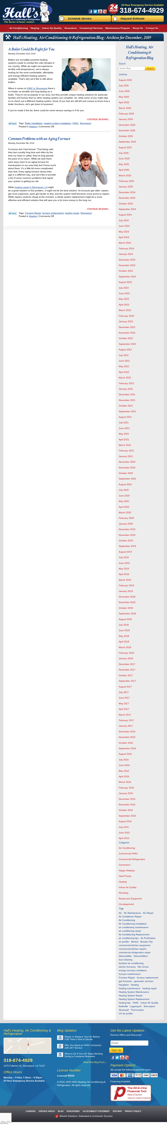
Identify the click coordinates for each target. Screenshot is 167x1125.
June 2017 (124, 697)
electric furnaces (127, 966)
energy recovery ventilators (133, 970)
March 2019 (125, 580)
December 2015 (127, 799)
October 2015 (126, 810)
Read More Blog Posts (94, 1062)
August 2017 (125, 686)
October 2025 (126, 136)
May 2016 (124, 771)
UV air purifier (126, 1013)
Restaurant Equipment (130, 898)
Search (150, 68)
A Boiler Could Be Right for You (31, 49)
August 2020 (125, 484)
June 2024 (124, 226)
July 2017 (124, 692)
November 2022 (127, 332)
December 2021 (127, 394)
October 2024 (126, 203)
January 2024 (126, 254)
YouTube (100, 11)
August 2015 (125, 821)
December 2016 (127, 731)
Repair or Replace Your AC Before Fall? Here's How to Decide (82, 1038)
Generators (124, 864)
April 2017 (124, 709)
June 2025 (124, 158)
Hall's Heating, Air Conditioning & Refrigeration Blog (139, 52)
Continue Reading (97, 119)
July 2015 (124, 827)
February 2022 (126, 383)
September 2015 (127, 815)
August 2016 (125, 754)
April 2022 (124, 372)
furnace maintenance (130, 974)
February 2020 (126, 518)
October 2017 (126, 675)
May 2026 (124, 97)
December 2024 (127, 192)
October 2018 (126, 608)
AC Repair (148, 913)
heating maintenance (129, 988)
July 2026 (124, 85)
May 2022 (124, 366)
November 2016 (127, 737)
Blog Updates (66, 1030)
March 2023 (125, 310)
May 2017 (124, 703)
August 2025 (125, 147)
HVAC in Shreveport (37, 88)
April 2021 (124, 439)
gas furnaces (125, 981)
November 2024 (127, 198)
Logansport (136, 1006)
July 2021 (124, 422)
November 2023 (127, 265)
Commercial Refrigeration (132, 859)
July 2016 (124, 759)
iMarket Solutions (68, 1116)
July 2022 (124, 355)
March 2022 (125, 377)
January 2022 (126, 389)
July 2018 (124, 624)
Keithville (123, 1006)
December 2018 (127, 596)
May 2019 (124, 568)
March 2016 (125, 782)
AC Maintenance (132, 913)
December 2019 (127, 529)
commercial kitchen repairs (132, 949)
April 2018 (124, 641)
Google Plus (105, 11)
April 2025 (124, 169)
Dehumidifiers (141, 956)
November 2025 (127, 130)
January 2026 (126, 119)
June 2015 (124, 832)
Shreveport (85, 123)
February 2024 (126, 248)
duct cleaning (125, 959)
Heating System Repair (131, 995)
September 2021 (127, 411)
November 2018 (127, 602)
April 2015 (124, 838)
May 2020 (124, 501)
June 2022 (124, 360)
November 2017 (127, 669)
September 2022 (127, 344)
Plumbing (123, 893)
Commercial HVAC (128, 853)
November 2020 (127, 467)
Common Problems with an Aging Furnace (39, 138)
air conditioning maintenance (133, 927)
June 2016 (124, 765)
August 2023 (125, 282)
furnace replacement (53, 213)
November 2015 (127, 804)
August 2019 (125, 552)
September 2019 (127, 546)
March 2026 (125, 108)
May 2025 (124, 164)
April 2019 (124, 574)
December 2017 (127, 664)
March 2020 (125, 512)
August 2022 (125, 349)
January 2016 (126, 793)
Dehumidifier (125, 956)
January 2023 (126, 321)
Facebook (91, 11)
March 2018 (125, 647)
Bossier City (146, 941)
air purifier (124, 941)
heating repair (72, 213)
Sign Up (116, 1050)
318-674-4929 (142, 10)
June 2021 (124, 428)
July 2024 (124, 220)
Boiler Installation (34, 123)
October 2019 (126, 540)
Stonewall (124, 1010)
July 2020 (124, 490)
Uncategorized (126, 904)
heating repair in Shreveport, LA (31, 187)
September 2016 (127, 748)
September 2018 (127, 613)
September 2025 (127, 141)
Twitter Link (12, 123)
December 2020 (127, 462)
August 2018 (125, 619)
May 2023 (124, 299)
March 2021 (125, 445)
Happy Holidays (127, 870)
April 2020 (124, 507)
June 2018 (124, 630)
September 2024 (127, 209)
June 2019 (124, 563)
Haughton (124, 984)
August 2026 (125, 80)
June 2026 (124, 91)
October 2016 (126, 743)
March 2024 (125, 242)
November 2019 (127, 535)
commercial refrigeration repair (135, 952)
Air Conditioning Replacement (134, 934)
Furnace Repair (33, 213)
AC (120, 913)
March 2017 (125, 714)
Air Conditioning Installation (133, 923)
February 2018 (126, 653)
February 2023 (126, 316)
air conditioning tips (129, 938)
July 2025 (124, 153)
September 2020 (127, 478)
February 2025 (126, 181)
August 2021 (125, 417)
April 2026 (124, 102)
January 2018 (126, 658)
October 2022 (126, 338)
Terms (8, 1121)
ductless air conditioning (131, 963)
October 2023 (126, 271)
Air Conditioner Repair (130, 916)
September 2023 (127, 276)
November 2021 (127, 400)
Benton (134, 941)
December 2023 (127, 259)
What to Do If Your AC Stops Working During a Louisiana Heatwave (84, 1055)
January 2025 (126, 186)
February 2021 (126, 450)
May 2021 (124, 433)
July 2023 (124, 288)
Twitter (95, 11)
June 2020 (124, 495)
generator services (143, 981)
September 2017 (127, 681)
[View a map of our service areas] (29, 1046)
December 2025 (127, 125)
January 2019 (126, 591)
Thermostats (137, 1010)
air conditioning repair (130, 931)
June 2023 (124, 293)
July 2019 (124, 557)
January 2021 (126, 456)
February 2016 (126, 787)
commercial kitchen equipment (134, 945)
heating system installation (57, 123)
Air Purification (148, 938)
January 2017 (126, 726)
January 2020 (126, 523)
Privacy (3, 1121)
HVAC (75, 123)
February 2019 (126, 585)
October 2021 (126, 405)
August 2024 (125, 214)
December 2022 (127, 327)
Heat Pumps (125, 876)
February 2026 (126, 113)
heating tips (125, 1002)
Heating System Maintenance (134, 992)
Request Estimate (132, 18)
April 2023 (124, 304)
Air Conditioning (127, 848)
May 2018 (124, 636)
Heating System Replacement (134, 999)
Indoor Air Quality (128, 887)
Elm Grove (143, 966)
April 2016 (124, 776)
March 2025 (125, 175)
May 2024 (124, 231)
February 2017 (126, 720)
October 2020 (126, 473)
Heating (33, 126)
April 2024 (124, 237)
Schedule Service (79, 18)
